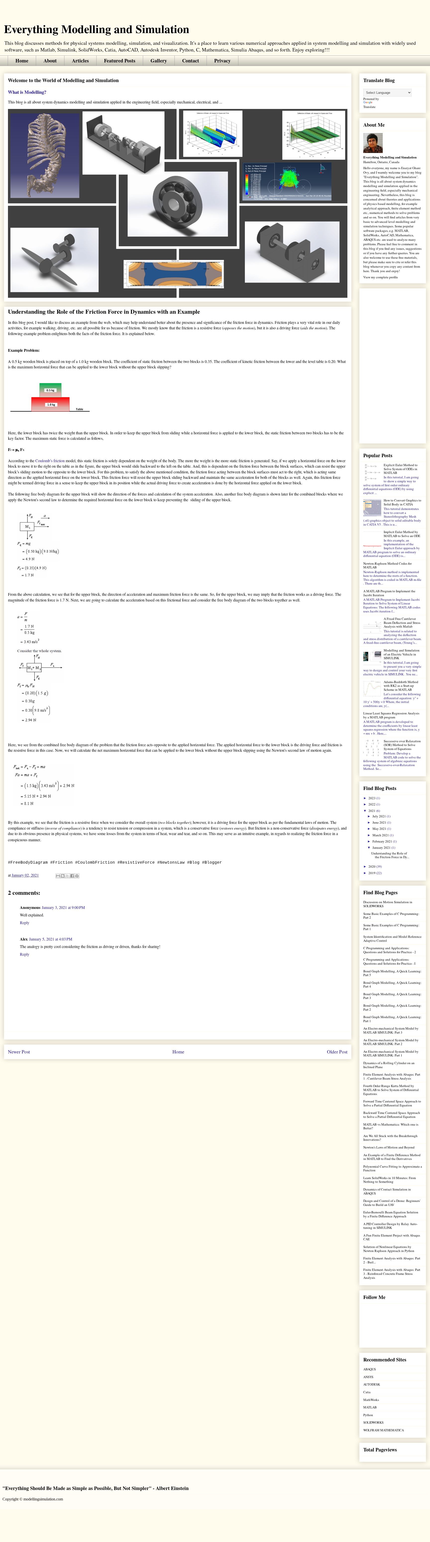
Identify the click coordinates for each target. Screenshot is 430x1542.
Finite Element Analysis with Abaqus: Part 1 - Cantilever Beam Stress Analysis (391, 1076)
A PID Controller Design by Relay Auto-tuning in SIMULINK (390, 1226)
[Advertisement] (392, 365)
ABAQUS (369, 1369)
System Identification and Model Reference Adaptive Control (392, 938)
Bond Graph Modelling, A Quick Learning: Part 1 (392, 1019)
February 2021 (383, 841)
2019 (372, 873)
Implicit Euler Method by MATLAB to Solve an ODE (402, 534)
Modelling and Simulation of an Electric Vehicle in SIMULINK (402, 654)
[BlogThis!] (62, 875)
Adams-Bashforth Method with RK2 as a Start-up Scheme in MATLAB (401, 686)
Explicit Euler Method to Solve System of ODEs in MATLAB (401, 469)
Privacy (222, 60)
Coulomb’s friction (50, 460)
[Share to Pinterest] (76, 875)
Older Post (337, 1051)
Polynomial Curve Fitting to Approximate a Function (392, 1168)
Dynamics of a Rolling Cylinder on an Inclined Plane (389, 1065)
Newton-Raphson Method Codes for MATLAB (387, 565)
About (50, 60)
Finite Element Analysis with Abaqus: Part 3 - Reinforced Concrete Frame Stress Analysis (391, 1273)
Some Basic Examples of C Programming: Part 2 (391, 915)
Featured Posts (119, 60)
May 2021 (380, 828)
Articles (80, 60)
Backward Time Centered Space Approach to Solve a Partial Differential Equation (391, 1114)
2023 (372, 798)
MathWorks (371, 1399)
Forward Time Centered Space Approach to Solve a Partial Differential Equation (392, 1103)
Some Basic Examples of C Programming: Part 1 (391, 927)
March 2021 (381, 835)
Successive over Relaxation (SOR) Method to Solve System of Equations (402, 745)
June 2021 (380, 822)
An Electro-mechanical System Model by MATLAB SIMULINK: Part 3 (391, 1030)
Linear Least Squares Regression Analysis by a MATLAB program (391, 715)
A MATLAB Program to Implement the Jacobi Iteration (389, 593)
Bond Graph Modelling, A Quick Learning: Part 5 (392, 973)
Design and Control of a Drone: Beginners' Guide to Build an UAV (391, 1202)
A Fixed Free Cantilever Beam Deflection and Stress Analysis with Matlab (402, 622)
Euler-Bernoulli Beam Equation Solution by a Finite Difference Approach (390, 1214)
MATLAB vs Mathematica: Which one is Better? (390, 1126)
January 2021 (382, 847)
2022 (372, 804)
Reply (24, 922)
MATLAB (370, 1407)
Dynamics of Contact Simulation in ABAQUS (387, 1191)
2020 (372, 866)
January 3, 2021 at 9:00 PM (63, 907)
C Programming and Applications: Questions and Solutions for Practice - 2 (389, 950)
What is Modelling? (27, 92)
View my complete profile (380, 277)
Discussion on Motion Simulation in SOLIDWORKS (387, 904)
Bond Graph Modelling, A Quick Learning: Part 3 (392, 996)
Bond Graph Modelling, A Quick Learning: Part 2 (392, 1007)
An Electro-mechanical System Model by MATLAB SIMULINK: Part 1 (391, 1053)
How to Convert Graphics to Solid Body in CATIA (402, 502)
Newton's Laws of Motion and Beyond (389, 1147)
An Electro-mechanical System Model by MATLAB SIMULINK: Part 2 (391, 1042)
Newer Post (19, 1051)
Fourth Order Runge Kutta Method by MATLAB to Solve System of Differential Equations (391, 1090)
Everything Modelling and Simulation (96, 28)
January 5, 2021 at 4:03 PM (50, 939)
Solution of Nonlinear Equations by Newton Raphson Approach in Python (388, 1248)
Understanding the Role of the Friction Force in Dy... (390, 855)
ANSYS (368, 1377)
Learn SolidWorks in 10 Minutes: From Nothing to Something (389, 1180)
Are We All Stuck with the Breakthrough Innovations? (390, 1138)
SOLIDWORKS (373, 1422)
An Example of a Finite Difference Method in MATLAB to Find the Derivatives (392, 1157)
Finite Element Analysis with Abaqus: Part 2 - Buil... (391, 1260)
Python (368, 1415)
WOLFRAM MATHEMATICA (383, 1430)
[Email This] (57, 875)
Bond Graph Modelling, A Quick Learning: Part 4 (392, 984)
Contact (190, 60)
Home (21, 60)
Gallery (159, 60)
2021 (372, 810)
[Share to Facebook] (72, 875)
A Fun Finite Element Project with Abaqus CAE (391, 1237)
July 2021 (380, 816)
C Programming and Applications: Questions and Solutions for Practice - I (389, 961)
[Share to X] (67, 875)
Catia (367, 1392)
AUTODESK (371, 1384)
